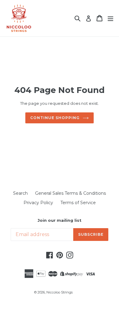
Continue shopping (54, 117)
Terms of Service (78, 202)
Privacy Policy (38, 202)
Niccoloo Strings (59, 292)
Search (20, 193)
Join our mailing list (59, 220)
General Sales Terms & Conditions (70, 193)
